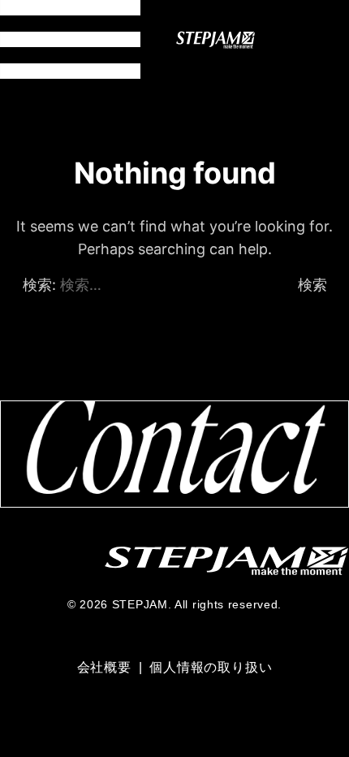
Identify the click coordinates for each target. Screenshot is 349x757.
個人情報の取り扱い (210, 667)
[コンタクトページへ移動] (174, 453)
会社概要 (106, 667)
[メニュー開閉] (70, 39)
